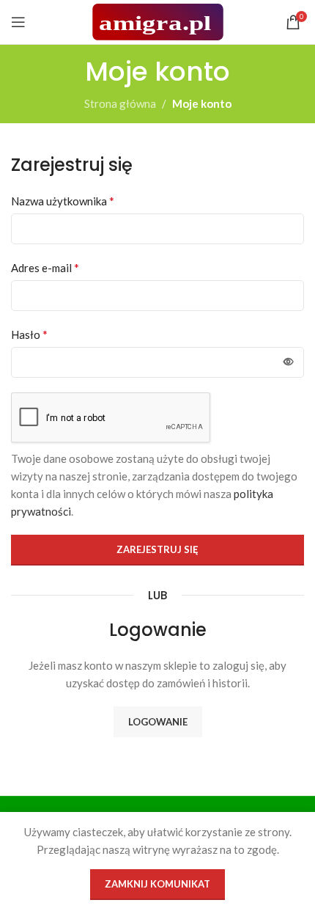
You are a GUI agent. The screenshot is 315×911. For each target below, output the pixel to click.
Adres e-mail (45, 267)
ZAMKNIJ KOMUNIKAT (157, 884)
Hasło (29, 334)
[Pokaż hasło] (288, 362)
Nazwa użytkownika (62, 201)
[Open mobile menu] (18, 22)
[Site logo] (157, 20)
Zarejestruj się (157, 549)
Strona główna (120, 103)
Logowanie (158, 722)
